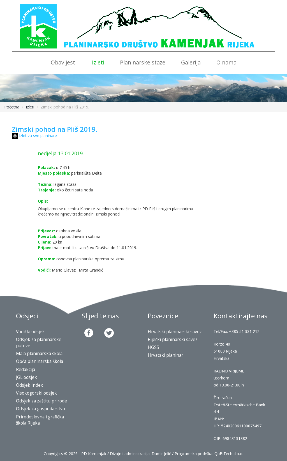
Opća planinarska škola (39, 361)
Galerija (191, 62)
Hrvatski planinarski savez (175, 332)
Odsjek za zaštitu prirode (41, 401)
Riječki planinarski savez (173, 339)
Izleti (98, 62)
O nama (226, 62)
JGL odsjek (26, 377)
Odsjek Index (29, 385)
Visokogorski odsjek (36, 393)
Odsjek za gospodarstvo (40, 409)
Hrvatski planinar (165, 355)
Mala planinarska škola (39, 353)
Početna (11, 107)
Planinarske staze (142, 62)
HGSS (153, 347)
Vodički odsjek (30, 332)
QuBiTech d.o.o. (228, 453)
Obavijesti (64, 62)
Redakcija (25, 369)
